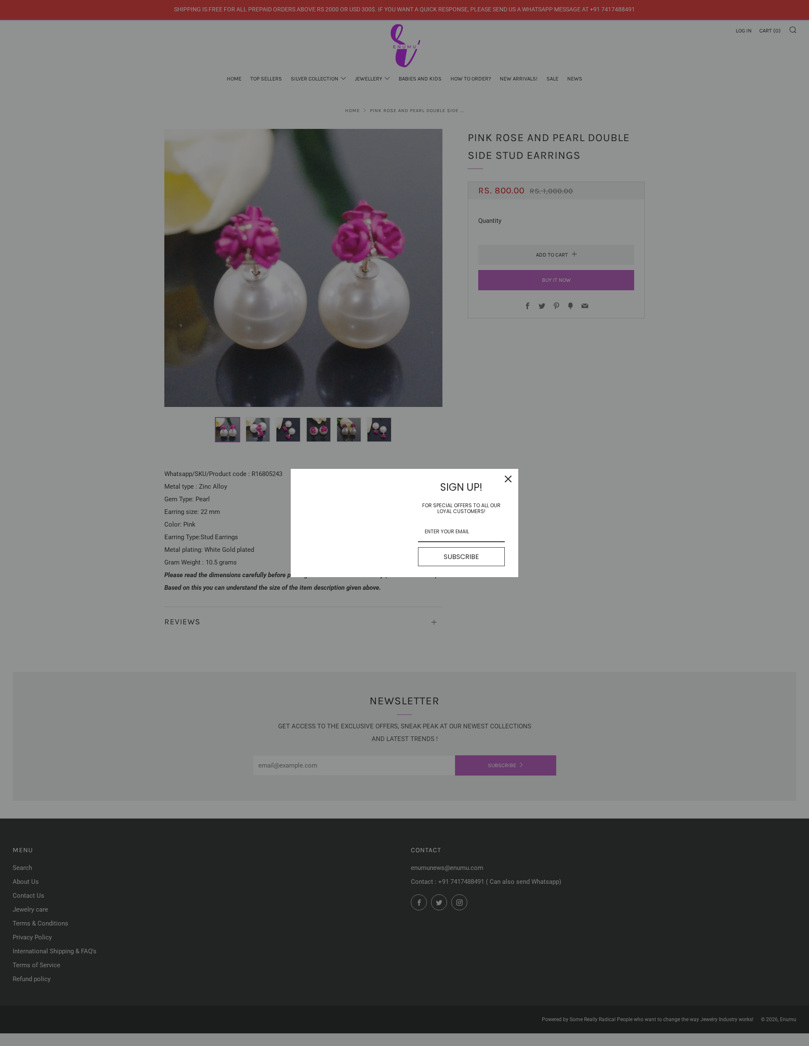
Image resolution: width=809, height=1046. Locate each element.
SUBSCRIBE (461, 557)
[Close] (508, 479)
